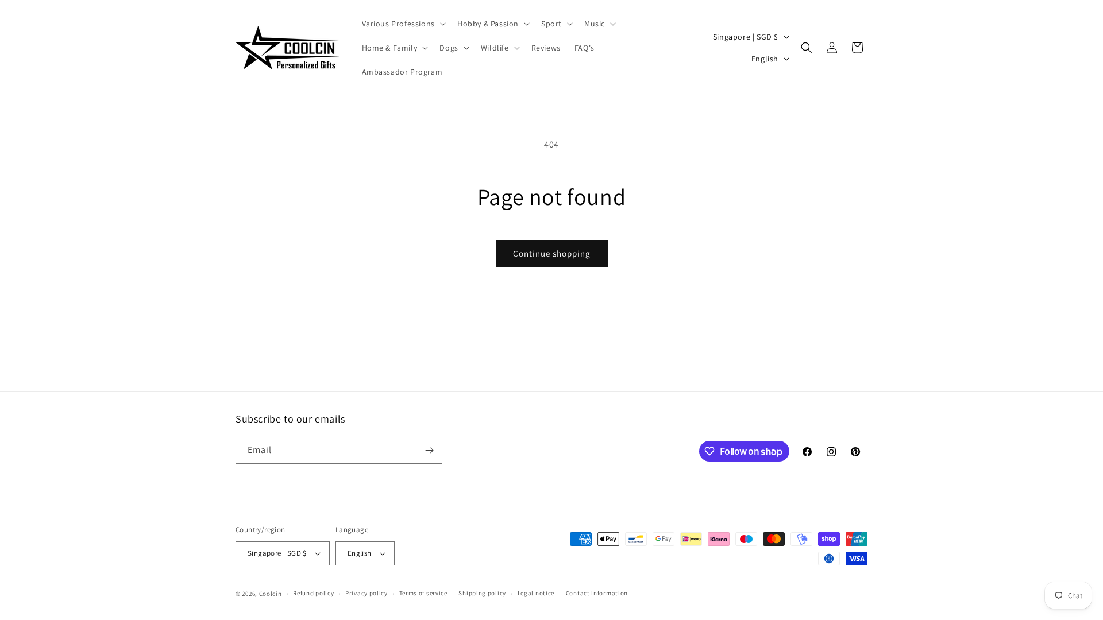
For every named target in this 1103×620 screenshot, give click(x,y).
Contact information (597, 593)
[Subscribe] (429, 450)
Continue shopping (552, 253)
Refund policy (313, 593)
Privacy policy (366, 593)
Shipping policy (482, 593)
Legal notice (536, 593)
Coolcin (270, 594)
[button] (402, 23)
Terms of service (423, 593)
